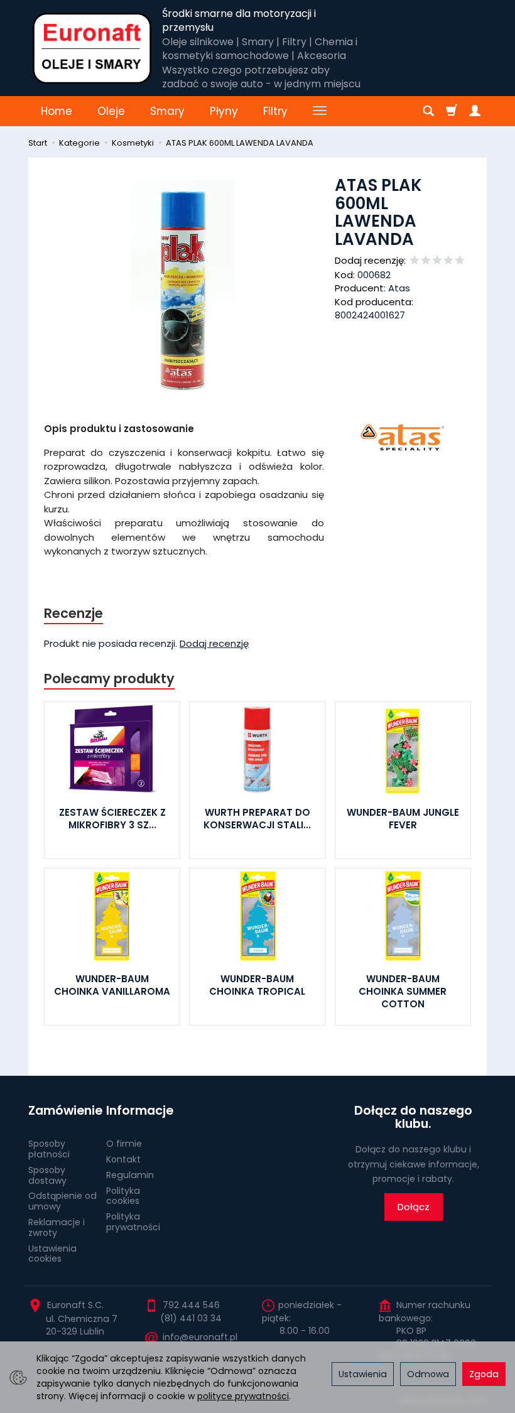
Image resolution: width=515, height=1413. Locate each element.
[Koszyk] (452, 111)
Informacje (139, 1110)
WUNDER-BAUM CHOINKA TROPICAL (257, 985)
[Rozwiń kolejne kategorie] (319, 111)
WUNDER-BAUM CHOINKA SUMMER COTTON (403, 991)
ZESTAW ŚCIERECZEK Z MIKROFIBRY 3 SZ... (112, 818)
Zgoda (484, 1374)
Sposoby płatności (49, 1149)
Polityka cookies (123, 1196)
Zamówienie (62, 1110)
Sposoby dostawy (47, 1175)
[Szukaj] (428, 111)
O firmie (124, 1143)
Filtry (275, 111)
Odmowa (428, 1374)
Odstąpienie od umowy (62, 1201)
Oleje (111, 111)
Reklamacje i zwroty (56, 1227)
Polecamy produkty (109, 678)
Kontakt (123, 1159)
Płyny (224, 111)
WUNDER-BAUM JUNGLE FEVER (403, 818)
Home (56, 111)
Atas (399, 288)
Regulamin (130, 1175)
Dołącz (414, 1206)
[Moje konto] (475, 111)
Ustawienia (363, 1374)
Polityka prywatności (133, 1221)
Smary (167, 111)
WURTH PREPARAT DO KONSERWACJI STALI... (257, 818)
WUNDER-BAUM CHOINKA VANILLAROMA (112, 985)
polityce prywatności (243, 1396)
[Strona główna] (92, 48)
